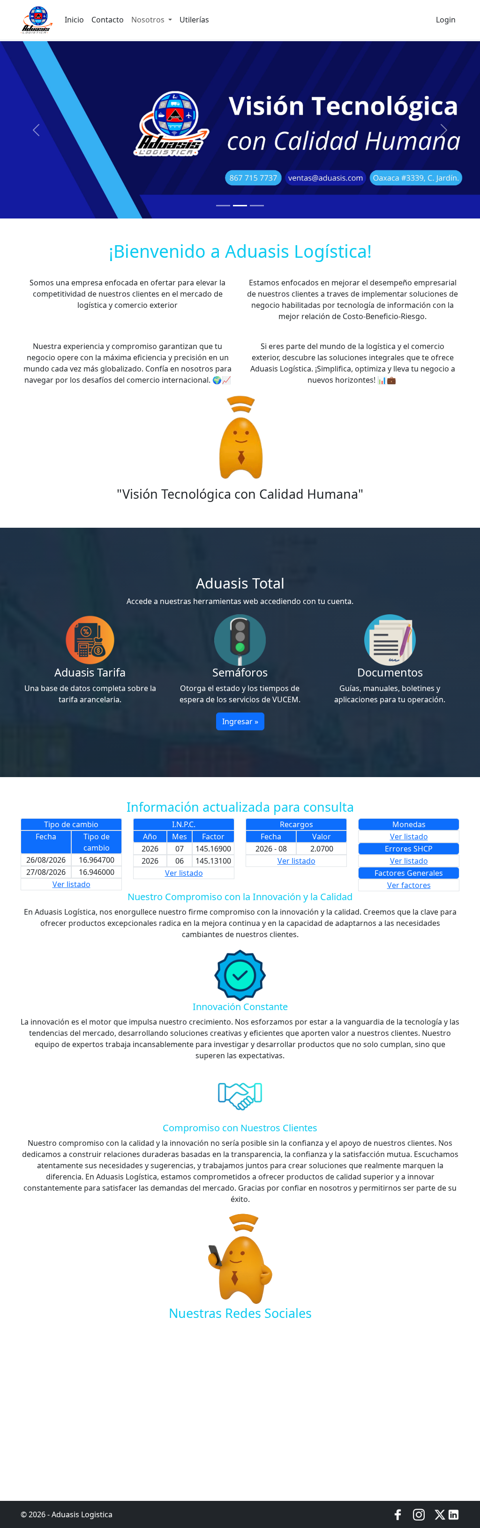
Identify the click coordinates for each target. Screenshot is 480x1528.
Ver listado (71, 884)
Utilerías (194, 20)
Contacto (107, 20)
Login (446, 20)
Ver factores (409, 885)
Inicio (74, 20)
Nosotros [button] (148, 20)
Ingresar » (240, 721)
